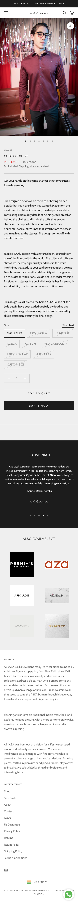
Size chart (68, 325)
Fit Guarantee (12, 824)
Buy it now (39, 405)
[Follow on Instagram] (6, 870)
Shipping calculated (29, 166)
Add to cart (39, 393)
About (7, 804)
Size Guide (10, 798)
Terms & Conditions (15, 858)
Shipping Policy (13, 851)
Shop (7, 791)
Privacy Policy (12, 831)
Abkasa (8, 150)
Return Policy (11, 844)
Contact (9, 811)
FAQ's (7, 818)
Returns (8, 838)
